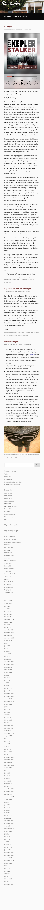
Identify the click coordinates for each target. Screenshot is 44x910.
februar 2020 (8, 656)
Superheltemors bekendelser (12, 542)
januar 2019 (7, 691)
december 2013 (9, 852)
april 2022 (7, 609)
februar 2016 (8, 783)
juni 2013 (7, 868)
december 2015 (9, 789)
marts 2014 (7, 844)
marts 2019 (7, 685)
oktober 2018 (8, 699)
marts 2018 (7, 717)
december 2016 (9, 757)
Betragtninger (8, 495)
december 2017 (9, 725)
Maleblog (7, 511)
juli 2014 (6, 834)
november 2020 (9, 632)
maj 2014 (7, 839)
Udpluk (6, 519)
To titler (6, 474)
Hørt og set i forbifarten (11, 506)
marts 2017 (7, 749)
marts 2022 (7, 611)
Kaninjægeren (28, 277)
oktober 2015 (8, 794)
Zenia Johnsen (8, 592)
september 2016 (9, 765)
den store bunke (18, 29)
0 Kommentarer (26, 291)
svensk (15, 335)
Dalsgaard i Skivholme (11, 539)
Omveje (6, 579)
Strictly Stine (8, 563)
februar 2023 (8, 601)
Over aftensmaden (9, 514)
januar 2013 (7, 881)
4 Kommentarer (27, 29)
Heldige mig (7, 503)
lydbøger (14, 279)
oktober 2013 (8, 858)
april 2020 (7, 651)
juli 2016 (6, 770)
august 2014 (8, 831)
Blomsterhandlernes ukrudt (12, 484)
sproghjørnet (16, 457)
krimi (33, 277)
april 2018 (7, 715)
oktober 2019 (8, 667)
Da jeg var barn (8, 498)
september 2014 (9, 828)
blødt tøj (27, 454)
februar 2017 (8, 752)
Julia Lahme (8, 558)
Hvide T (37, 454)
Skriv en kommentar (23, 335)
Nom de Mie (7, 566)
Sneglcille (7, 545)
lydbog (9, 279)
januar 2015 (7, 818)
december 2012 (9, 884)
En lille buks (7, 476)
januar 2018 (7, 722)
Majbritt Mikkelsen (9, 582)
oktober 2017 (8, 731)
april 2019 (7, 683)
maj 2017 (7, 744)
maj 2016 (7, 775)
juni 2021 (7, 625)
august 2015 (8, 799)
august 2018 (8, 704)
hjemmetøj (31, 454)
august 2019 (8, 672)
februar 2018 (8, 720)
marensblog (7, 584)
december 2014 (9, 821)
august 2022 (8, 603)
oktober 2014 (8, 826)
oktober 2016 (8, 762)
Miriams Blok (8, 550)
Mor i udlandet (8, 547)
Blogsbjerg (7, 590)
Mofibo (18, 279)
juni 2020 (7, 646)
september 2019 (9, 670)
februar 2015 (8, 815)
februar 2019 (8, 688)
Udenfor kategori (11, 342)
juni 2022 (7, 606)
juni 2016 (7, 773)
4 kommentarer (27, 457)
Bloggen (7, 16)
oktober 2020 (8, 635)
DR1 (5, 335)
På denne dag (8, 517)
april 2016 (7, 778)
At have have (8, 493)
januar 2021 (7, 627)
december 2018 (9, 693)
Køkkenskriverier (9, 509)
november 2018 (9, 696)
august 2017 (8, 736)
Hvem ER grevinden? (20, 16)
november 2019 (9, 664)
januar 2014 (7, 850)
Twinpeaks (7, 571)
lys (11, 457)
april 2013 (7, 874)
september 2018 (9, 701)
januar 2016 (7, 786)
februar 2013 (8, 879)
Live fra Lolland (8, 587)
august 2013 (8, 863)
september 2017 (9, 733)
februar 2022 (8, 614)
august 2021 (8, 622)
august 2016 (8, 768)
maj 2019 (7, 680)
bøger (37, 332)
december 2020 (9, 630)
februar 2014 (8, 847)
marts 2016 (7, 781)
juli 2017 (6, 738)
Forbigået (8, 27)
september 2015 (9, 797)
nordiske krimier (24, 279)
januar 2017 (7, 754)
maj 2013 (7, 871)
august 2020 (8, 640)
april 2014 (7, 842)
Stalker (30, 279)
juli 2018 (6, 707)
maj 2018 (7, 712)
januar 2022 (7, 617)
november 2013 (9, 855)
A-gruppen (27, 332)
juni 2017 (7, 741)
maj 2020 (7, 648)
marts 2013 (7, 876)
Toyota (21, 457)
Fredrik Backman (9, 568)
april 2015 (7, 810)
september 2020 (9, 638)
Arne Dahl (33, 332)
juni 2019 (7, 678)
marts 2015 (7, 813)
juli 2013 (6, 866)
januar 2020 (7, 659)
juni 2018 (7, 709)
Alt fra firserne (8, 479)
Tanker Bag (7, 576)
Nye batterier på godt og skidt (12, 482)
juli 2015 (6, 802)
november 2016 (9, 760)
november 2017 (9, 728)
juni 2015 (7, 805)
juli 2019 (6, 675)
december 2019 (9, 662)
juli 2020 (6, 643)
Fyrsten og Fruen (9, 555)
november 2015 (9, 791)
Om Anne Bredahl (9, 574)
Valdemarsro (8, 553)
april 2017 (7, 746)
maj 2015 (7, 807)
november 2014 (9, 823)
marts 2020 (7, 654)
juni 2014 (7, 836)
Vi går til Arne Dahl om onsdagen (17, 289)
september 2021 (9, 619)
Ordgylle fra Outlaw (9, 560)
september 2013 (9, 860)
